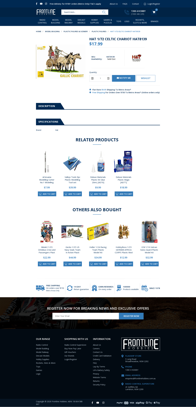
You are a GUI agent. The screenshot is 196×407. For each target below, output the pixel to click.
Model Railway (69, 21)
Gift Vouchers (70, 352)
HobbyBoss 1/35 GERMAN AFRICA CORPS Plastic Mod (124, 250)
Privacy (96, 374)
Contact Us (98, 352)
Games (39, 370)
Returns (96, 381)
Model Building (55, 21)
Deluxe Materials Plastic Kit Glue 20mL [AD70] (98, 180)
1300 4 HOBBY (138, 11)
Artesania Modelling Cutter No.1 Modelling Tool (46, 181)
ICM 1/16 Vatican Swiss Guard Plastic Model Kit (149, 250)
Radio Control (42, 21)
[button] (145, 78)
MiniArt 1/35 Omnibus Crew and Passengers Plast (46, 250)
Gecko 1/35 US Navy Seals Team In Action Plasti (72, 250)
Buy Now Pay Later (72, 348)
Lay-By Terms (99, 366)
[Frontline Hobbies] (46, 12)
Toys (118, 21)
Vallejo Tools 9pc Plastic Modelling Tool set (72, 180)
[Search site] (104, 12)
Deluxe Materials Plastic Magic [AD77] (123, 180)
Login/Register (70, 359)
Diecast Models (81, 21)
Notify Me (125, 77)
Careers (96, 348)
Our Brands (69, 355)
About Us (114, 4)
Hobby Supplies (94, 21)
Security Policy (99, 384)
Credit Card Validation (102, 355)
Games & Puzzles (108, 21)
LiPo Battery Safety (101, 370)
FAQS (125, 4)
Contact (135, 4)
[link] (37, 3)
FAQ (95, 363)
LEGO (126, 21)
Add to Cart (48, 194)
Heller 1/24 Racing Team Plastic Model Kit (98, 250)
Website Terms (99, 377)
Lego (38, 374)
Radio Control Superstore (75, 345)
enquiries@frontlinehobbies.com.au (140, 378)
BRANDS (154, 21)
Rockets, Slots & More (140, 21)
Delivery (96, 359)
